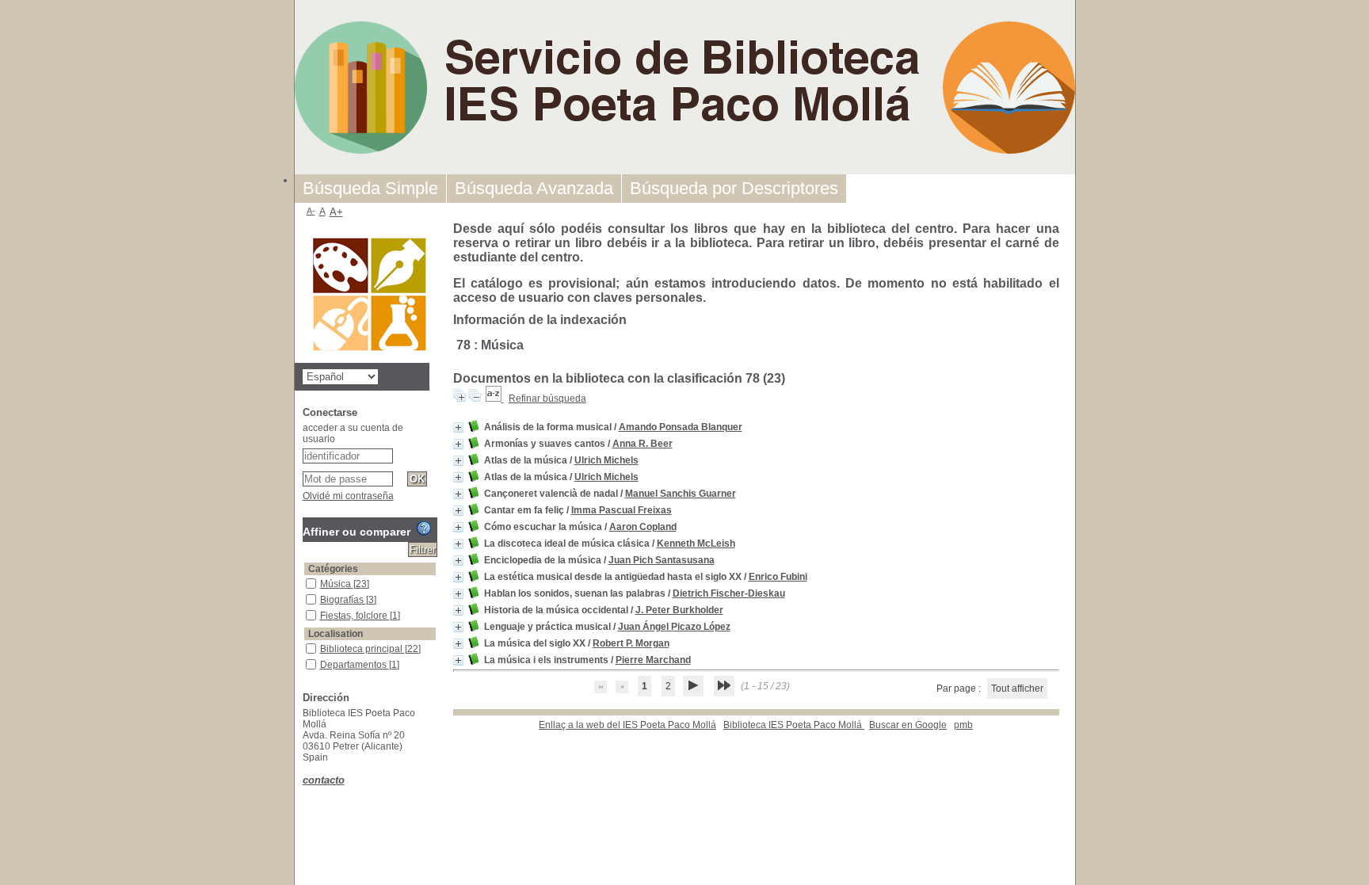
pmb (963, 725)
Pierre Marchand (653, 660)
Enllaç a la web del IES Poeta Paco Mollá (627, 725)
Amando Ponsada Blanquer (680, 427)
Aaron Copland (643, 526)
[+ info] (458, 427)
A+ (336, 212)
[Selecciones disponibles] (495, 398)
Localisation (335, 633)
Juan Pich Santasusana (661, 560)
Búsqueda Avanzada (534, 188)
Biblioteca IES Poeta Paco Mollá (793, 725)
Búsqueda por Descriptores (734, 188)
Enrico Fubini (778, 576)
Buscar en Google (908, 725)
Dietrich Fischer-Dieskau (729, 593)
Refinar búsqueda (547, 398)
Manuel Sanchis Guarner (680, 493)
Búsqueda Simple (370, 188)
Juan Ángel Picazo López (674, 626)
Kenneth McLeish (696, 543)
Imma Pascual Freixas (621, 510)
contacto (324, 780)
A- (311, 211)
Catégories (333, 568)
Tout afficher (1017, 688)
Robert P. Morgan (631, 643)
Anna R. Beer (642, 443)
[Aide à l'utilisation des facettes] (424, 528)
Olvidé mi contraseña (348, 496)
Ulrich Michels (606, 460)
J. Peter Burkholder (679, 610)
